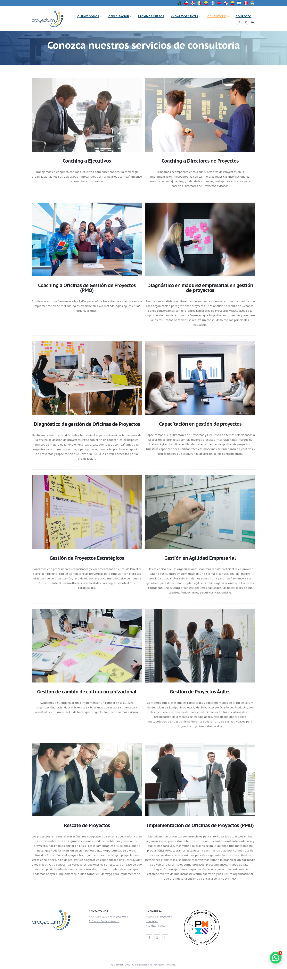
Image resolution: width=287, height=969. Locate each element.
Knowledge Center (184, 16)
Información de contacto (104, 921)
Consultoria (216, 16)
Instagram (157, 937)
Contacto (243, 16)
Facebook (149, 937)
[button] (276, 958)
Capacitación (118, 16)
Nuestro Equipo (155, 925)
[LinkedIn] (252, 22)
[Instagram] (246, 22)
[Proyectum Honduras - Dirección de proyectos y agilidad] (50, 18)
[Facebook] (239, 22)
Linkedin (165, 937)
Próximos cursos (151, 16)
